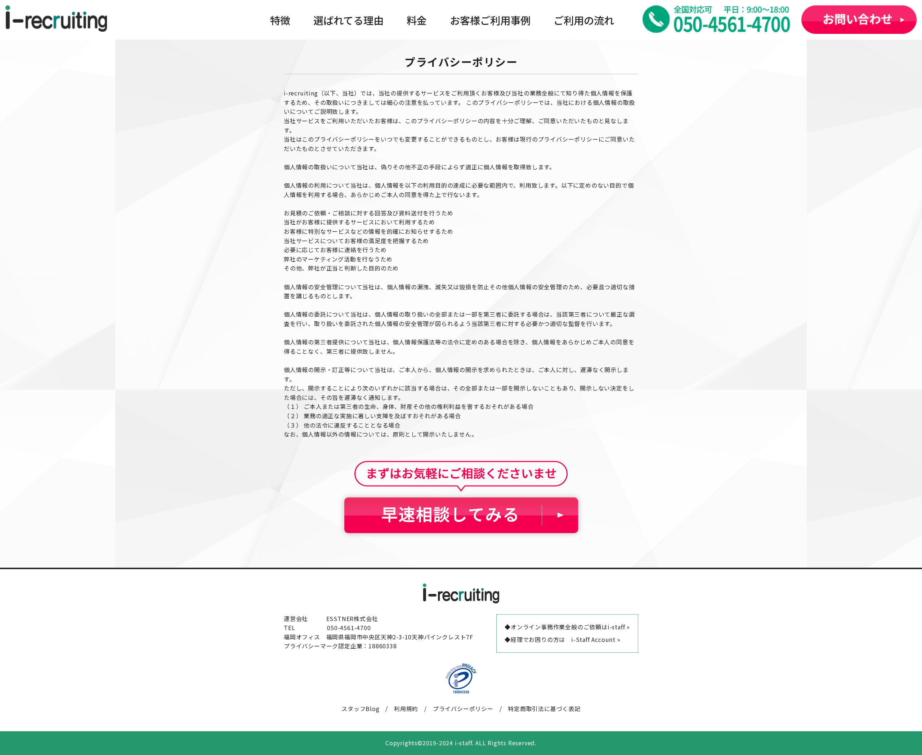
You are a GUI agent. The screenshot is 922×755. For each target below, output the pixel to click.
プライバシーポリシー (463, 708)
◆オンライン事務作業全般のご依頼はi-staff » (567, 626)
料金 (417, 20)
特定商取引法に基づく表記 (544, 708)
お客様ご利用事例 (490, 20)
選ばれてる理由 (348, 20)
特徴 (280, 20)
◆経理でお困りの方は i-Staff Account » (562, 639)
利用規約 (406, 708)
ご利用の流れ (584, 20)
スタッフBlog (360, 708)
